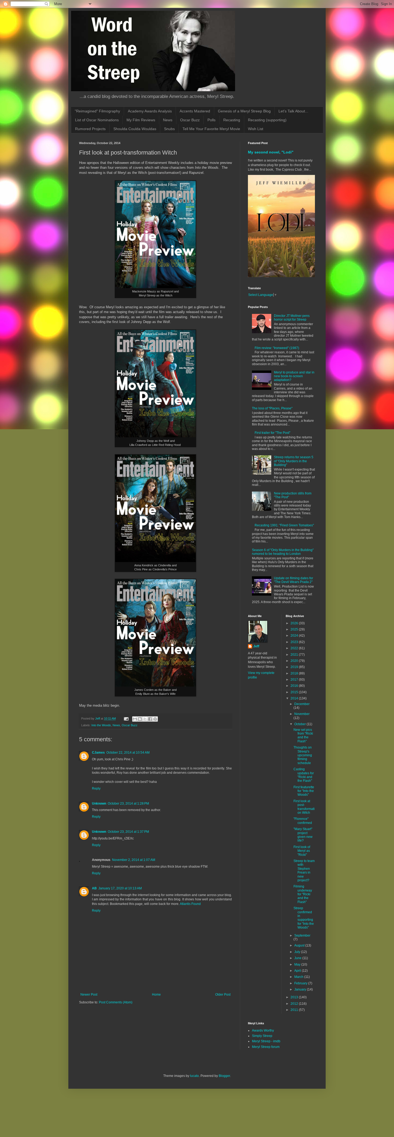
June (298, 958)
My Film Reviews (141, 120)
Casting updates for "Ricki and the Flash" (303, 775)
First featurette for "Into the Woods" (303, 791)
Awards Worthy (263, 1030)
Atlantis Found (190, 904)
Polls (211, 120)
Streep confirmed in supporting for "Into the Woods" (303, 917)
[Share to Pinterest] (155, 719)
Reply (96, 788)
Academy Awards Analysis (150, 111)
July (297, 952)
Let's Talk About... (293, 111)
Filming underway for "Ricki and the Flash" (302, 894)
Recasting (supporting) (267, 120)
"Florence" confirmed (302, 820)
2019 (295, 667)
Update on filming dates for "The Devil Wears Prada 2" (293, 580)
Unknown (99, 803)
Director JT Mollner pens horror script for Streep (292, 317)
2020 (295, 661)
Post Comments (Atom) (115, 1002)
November (302, 714)
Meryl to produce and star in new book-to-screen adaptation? (294, 376)
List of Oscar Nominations (97, 120)
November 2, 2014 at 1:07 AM (133, 860)
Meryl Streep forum (266, 1047)
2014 (295, 698)
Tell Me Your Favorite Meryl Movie (211, 129)
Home (156, 994)
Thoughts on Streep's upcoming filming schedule (302, 755)
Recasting (231, 120)
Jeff (256, 646)
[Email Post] (125, 718)
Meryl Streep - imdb (266, 1041)
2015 (295, 692)
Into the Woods (101, 725)
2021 (295, 654)
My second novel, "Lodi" (270, 152)
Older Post (223, 994)
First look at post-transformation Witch (304, 807)
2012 (295, 1004)
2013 (295, 997)
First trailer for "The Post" (272, 433)
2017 (295, 679)
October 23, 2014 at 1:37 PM (128, 832)
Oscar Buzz (190, 120)
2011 (295, 1010)
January (300, 989)
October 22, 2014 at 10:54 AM (128, 752)
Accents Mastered (195, 111)
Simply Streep (262, 1036)
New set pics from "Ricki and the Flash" (303, 735)
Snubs (169, 129)
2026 (295, 623)
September (302, 935)
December (302, 704)
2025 (295, 629)
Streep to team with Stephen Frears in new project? (304, 870)
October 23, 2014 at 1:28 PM (128, 803)
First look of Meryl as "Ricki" (301, 851)
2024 (295, 635)
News (167, 120)
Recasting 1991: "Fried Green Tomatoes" (284, 525)
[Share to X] (145, 719)
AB (94, 888)
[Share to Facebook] (150, 719)
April (298, 971)
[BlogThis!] (140, 719)
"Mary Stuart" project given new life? (303, 834)
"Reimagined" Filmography (97, 111)
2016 (295, 686)
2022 (295, 648)
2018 (295, 673)
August (299, 945)
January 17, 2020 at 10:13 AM (120, 888)
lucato (194, 1076)
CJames (98, 752)
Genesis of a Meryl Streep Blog (244, 111)
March (299, 977)
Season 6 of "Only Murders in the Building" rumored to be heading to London (283, 552)
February (301, 983)
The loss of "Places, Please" (272, 408)
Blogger (224, 1076)
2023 (295, 642)
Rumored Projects (90, 129)
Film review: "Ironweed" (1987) (277, 348)
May (297, 964)
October (300, 724)
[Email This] (134, 719)
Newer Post (88, 994)
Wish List (255, 129)
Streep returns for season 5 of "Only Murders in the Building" (293, 461)
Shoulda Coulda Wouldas (134, 129)
